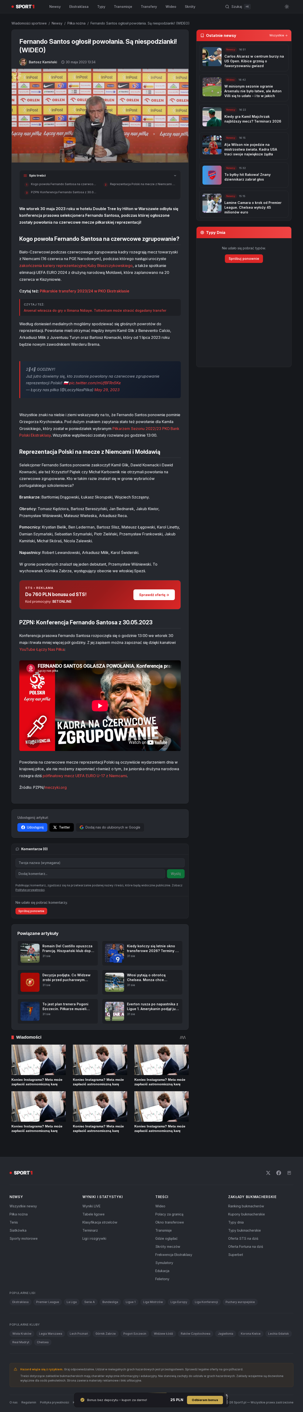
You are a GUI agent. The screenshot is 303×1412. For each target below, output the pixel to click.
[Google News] (289, 1173)
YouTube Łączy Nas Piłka (41, 649)
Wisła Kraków (21, 1333)
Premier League (47, 1302)
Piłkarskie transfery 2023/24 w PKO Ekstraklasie (84, 291)
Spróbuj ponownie (31, 911)
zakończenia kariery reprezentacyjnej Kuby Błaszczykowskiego (76, 265)
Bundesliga (110, 1302)
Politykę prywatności (30, 890)
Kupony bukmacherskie (246, 1214)
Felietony (162, 1279)
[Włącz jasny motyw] (287, 6)
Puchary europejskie (240, 1302)
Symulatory (164, 1263)
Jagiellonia (225, 1333)
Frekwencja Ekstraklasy (173, 1255)
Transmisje (123, 7)
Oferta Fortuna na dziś (245, 1246)
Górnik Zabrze (106, 1333)
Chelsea (43, 1342)
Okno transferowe (169, 1222)
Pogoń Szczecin (134, 1333)
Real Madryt (20, 1342)
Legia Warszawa (50, 1333)
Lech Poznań (79, 1333)
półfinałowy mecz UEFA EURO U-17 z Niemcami (85, 775)
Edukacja (162, 1271)
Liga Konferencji (206, 1302)
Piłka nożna (76, 23)
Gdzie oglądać (166, 1238)
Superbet (235, 1255)
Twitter (64, 827)
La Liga (72, 1302)
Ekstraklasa (79, 7)
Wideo (171, 7)
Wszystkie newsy (23, 1206)
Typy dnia (236, 1222)
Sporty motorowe (24, 1238)
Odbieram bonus (205, 1400)
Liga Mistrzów (153, 1302)
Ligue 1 (131, 1302)
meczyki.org (56, 787)
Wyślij (176, 874)
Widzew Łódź (163, 1333)
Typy (101, 7)
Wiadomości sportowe (29, 23)
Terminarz (90, 1230)
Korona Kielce (251, 1333)
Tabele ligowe (93, 1214)
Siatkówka (18, 1230)
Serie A (89, 1302)
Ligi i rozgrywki (94, 1238)
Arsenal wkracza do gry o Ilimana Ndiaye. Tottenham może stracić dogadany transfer (95, 310)
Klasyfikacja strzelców (99, 1222)
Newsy (55, 7)
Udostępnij (35, 827)
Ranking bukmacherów (246, 1206)
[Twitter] (268, 1173)
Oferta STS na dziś (243, 1238)
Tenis (14, 1222)
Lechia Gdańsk (278, 1333)
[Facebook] (278, 1173)
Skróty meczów (167, 1246)
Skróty (190, 7)
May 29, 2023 (107, 389)
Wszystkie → (278, 35)
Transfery (149, 7)
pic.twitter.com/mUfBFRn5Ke (95, 382)
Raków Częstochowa (195, 1333)
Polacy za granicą (169, 1214)
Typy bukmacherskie (244, 1230)
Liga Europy (179, 1302)
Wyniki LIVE (91, 1206)
